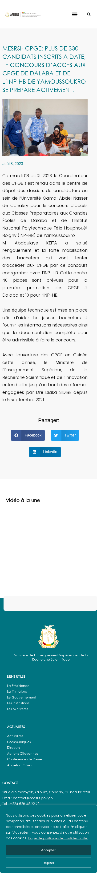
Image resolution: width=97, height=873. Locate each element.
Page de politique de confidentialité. (58, 838)
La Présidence (18, 686)
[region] (48, 839)
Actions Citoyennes (22, 753)
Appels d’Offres (19, 765)
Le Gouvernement (21, 697)
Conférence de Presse (24, 759)
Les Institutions (18, 703)
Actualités (15, 736)
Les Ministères (17, 709)
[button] (74, 14)
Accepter (48, 850)
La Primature (17, 691)
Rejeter (49, 863)
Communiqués (19, 742)
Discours (13, 747)
